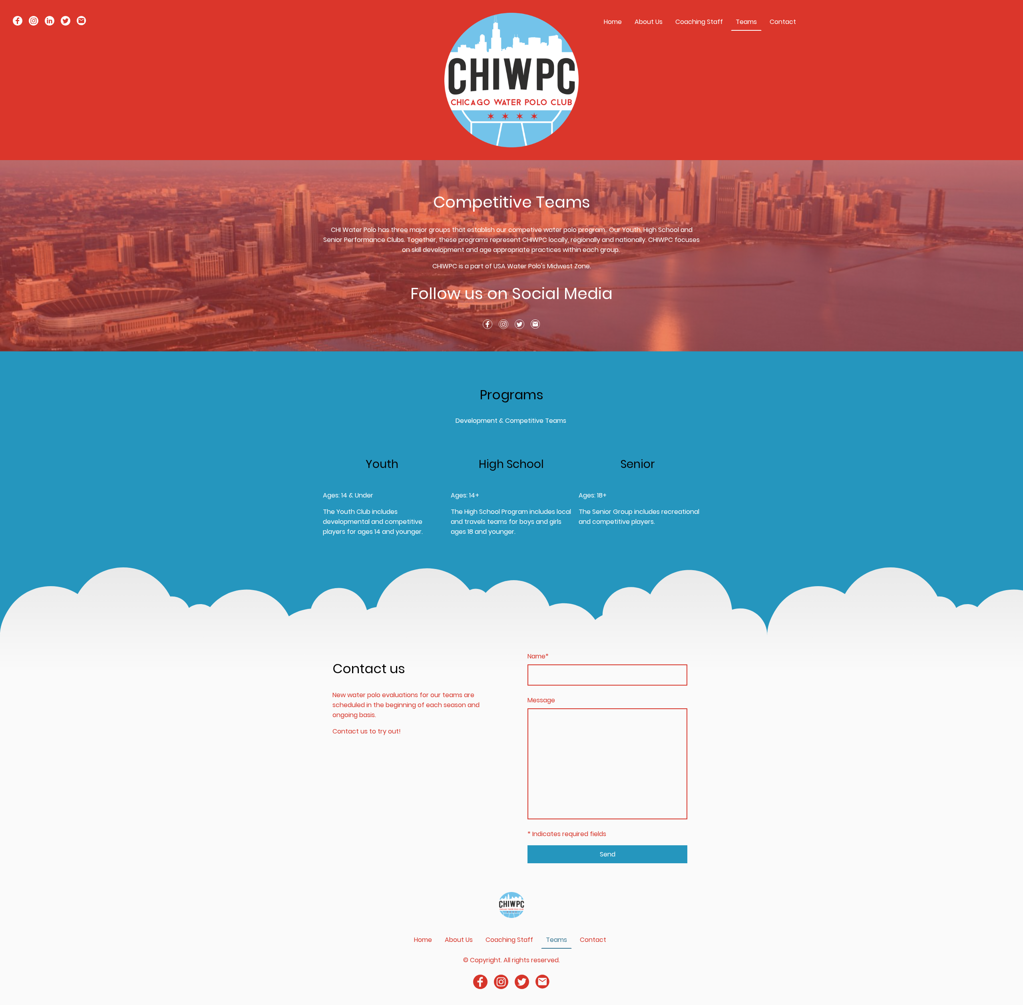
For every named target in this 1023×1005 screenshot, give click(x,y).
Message (541, 700)
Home (613, 21)
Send (607, 854)
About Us (649, 21)
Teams (746, 21)
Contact (783, 21)
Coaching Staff (699, 21)
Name (538, 656)
